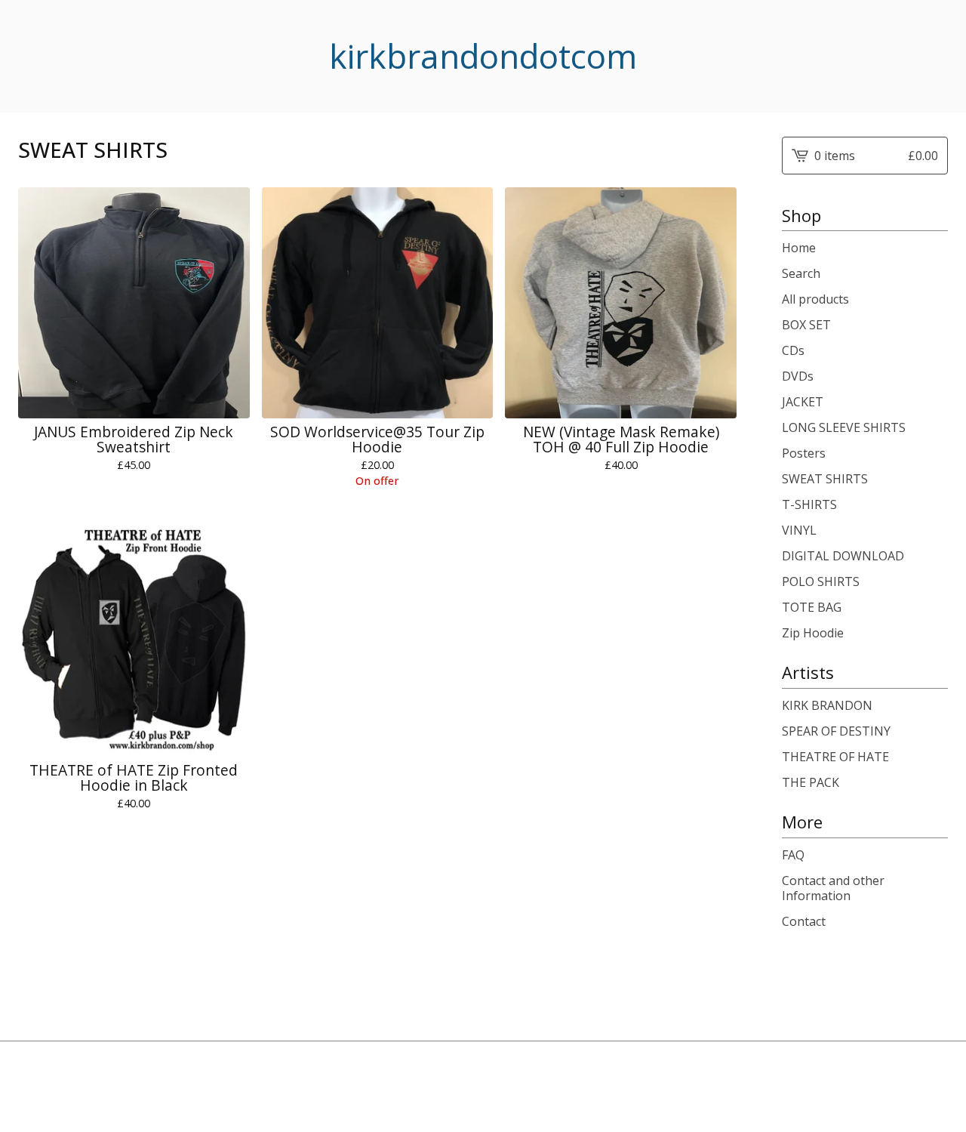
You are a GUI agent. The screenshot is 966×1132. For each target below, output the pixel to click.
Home (799, 247)
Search (801, 273)
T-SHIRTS (809, 504)
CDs (793, 350)
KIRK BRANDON (827, 705)
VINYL (799, 530)
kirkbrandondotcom (483, 56)
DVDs (798, 376)
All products (815, 299)
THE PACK (810, 782)
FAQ (793, 855)
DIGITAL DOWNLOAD (843, 555)
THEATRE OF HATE (835, 756)
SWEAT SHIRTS (825, 478)
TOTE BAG (811, 607)
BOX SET (806, 324)
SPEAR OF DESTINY (836, 731)
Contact (804, 921)
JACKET (802, 401)
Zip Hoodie (813, 633)
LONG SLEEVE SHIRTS (844, 427)
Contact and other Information (833, 888)
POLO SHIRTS (821, 581)
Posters (804, 453)
